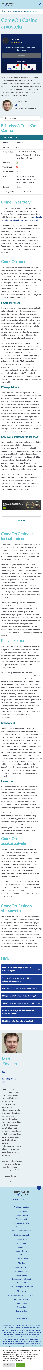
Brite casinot (21, 1307)
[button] (19, 520)
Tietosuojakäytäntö (21, 1223)
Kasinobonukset (21, 1271)
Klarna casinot (21, 1319)
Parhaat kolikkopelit (21, 1299)
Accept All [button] (21, 1365)
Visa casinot (21, 1315)
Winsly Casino (21, 1251)
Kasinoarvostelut (17, 11)
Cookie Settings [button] (9, 1365)
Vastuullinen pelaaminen (21, 1231)
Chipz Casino (22, 1247)
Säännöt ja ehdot (21, 1215)
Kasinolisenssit (21, 1227)
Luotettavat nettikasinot (21, 1279)
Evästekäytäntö (21, 1211)
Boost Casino (21, 1239)
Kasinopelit (21, 1283)
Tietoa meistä (21, 1219)
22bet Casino (21, 1255)
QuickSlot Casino (21, 1259)
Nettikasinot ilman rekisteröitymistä (21, 1295)
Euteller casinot (21, 1303)
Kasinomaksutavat (21, 1275)
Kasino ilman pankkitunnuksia (21, 1287)
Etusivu (6, 11)
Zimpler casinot (21, 1311)
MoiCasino (21, 1243)
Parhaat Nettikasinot (22, 1267)
